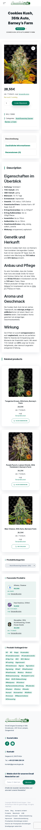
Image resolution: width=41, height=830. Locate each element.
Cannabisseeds (29, 656)
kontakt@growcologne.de (14, 764)
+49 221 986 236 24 (16, 760)
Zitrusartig (11, 699)
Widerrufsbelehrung (25, 816)
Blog (12, 810)
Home (7, 810)
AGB (22, 813)
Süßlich (28, 692)
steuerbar (19, 692)
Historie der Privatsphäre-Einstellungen (18, 823)
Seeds (26, 689)
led (8, 679)
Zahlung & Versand (11, 816)
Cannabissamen (13, 656)
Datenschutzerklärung (21, 818)
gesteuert (21, 662)
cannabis (25, 652)
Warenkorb (16, 813)
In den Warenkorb (21, 103)
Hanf (18, 669)
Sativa (17, 689)
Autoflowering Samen (24, 118)
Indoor (29, 672)
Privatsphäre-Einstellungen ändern (16, 821)
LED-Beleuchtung (19, 679)
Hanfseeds (11, 672)
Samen (9, 689)
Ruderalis (30, 686)
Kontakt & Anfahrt (21, 810)
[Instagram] (13, 743)
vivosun (10, 696)
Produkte (8, 813)
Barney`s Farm (10, 122)
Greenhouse (12, 666)
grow (22, 666)
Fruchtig (10, 662)
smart (9, 692)
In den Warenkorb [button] (22, 420)
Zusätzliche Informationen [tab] (17, 145)
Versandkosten (24, 94)
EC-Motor (25, 659)
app (16, 652)
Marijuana (10, 682)
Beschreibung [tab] (11, 139)
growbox (30, 666)
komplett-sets (28, 676)
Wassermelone (22, 696)
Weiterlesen (21, 546)
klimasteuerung (13, 676)
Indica (21, 672)
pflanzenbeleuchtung (15, 686)
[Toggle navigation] (4, 3)
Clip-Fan (10, 659)
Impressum (8, 818)
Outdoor (20, 682)
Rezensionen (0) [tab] (13, 152)
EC (18, 659)
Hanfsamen (27, 669)
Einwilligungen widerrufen (13, 826)
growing (10, 669)
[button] (33, 48)
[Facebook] (7, 743)
